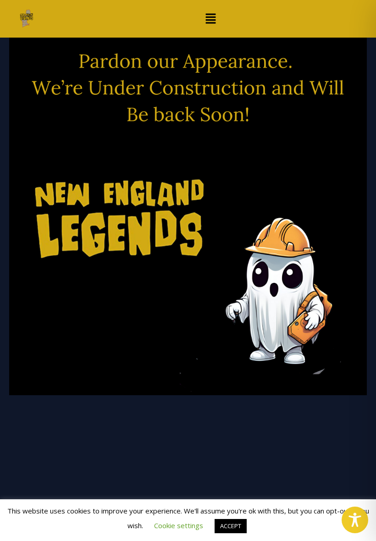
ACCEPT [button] (230, 526)
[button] (210, 18)
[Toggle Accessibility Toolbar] (355, 520)
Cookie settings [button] (178, 525)
